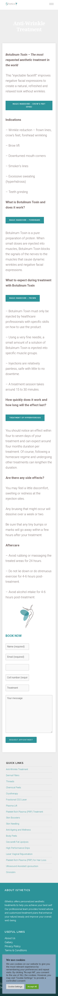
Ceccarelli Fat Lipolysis (17, 842)
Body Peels (11, 836)
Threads (10, 781)
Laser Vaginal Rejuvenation (19, 854)
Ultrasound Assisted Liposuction (22, 866)
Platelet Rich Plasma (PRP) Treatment (24, 812)
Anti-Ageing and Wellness (18, 830)
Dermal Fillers (12, 775)
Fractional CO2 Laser (16, 799)
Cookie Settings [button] (15, 986)
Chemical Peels (13, 787)
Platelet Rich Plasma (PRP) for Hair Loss (26, 860)
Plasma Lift (11, 805)
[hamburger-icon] (51, 4)
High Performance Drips (18, 848)
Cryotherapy (12, 793)
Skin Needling (12, 823)
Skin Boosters (13, 817)
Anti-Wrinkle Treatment (17, 769)
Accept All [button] (32, 986)
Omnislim (10, 872)
